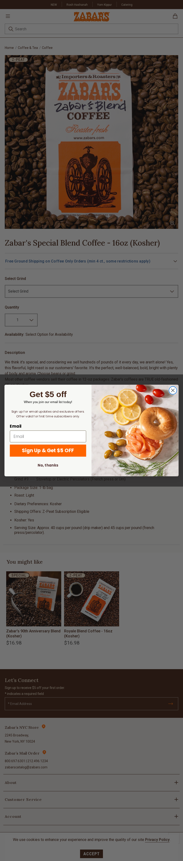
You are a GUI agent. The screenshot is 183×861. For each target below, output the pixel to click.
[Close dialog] (173, 390)
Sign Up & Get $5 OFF (48, 450)
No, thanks (48, 465)
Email (15, 426)
